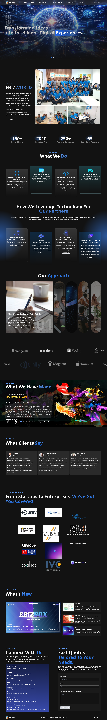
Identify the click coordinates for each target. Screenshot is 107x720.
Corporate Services (57, 2)
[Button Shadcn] (8, 421)
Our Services (42, 2)
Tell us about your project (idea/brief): (70, 691)
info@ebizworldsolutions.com (18, 697)
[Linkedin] (94, 717)
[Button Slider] (50, 57)
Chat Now (33, 701)
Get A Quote (97, 2)
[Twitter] (100, 717)
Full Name (63, 676)
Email (61, 683)
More (80, 2)
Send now (65, 708)
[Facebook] (97, 717)
